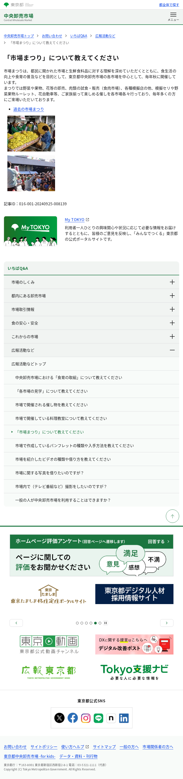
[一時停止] (105, 623)
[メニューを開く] (173, 17)
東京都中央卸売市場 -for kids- (30, 756)
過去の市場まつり (28, 109)
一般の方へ (129, 746)
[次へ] (166, 623)
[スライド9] (95, 623)
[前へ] (16, 623)
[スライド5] (86, 623)
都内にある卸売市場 (28, 295)
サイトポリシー (43, 746)
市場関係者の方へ (157, 746)
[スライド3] (82, 623)
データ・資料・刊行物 (78, 756)
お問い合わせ (15, 746)
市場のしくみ (23, 282)
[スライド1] (77, 623)
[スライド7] (91, 623)
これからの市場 (24, 336)
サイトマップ (104, 746)
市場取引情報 (22, 309)
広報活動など (22, 350)
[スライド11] (100, 623)
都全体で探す (169, 4)
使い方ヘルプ (72, 746)
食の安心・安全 (24, 323)
